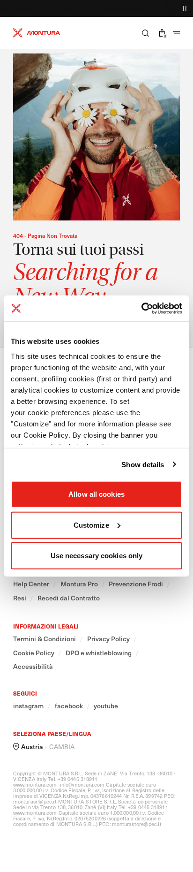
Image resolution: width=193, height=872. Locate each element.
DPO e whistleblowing (99, 653)
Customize (91, 525)
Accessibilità (33, 666)
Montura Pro (79, 584)
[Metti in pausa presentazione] (184, 8)
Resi (19, 598)
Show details (142, 464)
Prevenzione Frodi (136, 584)
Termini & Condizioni (44, 639)
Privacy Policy (108, 639)
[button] (145, 33)
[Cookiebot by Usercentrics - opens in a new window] (141, 308)
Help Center (31, 584)
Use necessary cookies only (97, 556)
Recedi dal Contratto (68, 598)
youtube (106, 706)
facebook (69, 706)
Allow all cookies (96, 494)
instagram (28, 706)
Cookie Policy (33, 653)
